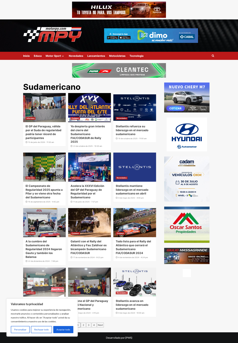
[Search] (213, 56)
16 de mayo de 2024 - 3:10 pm (86, 313)
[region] (42, 318)
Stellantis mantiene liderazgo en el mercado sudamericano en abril (132, 189)
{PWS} (128, 337)
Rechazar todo (41, 329)
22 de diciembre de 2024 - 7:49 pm (43, 261)
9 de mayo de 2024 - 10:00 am (131, 313)
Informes (30, 118)
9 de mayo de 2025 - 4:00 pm (131, 198)
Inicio (26, 55)
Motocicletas (117, 55)
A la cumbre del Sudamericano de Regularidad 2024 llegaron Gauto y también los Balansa (44, 249)
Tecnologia (136, 55)
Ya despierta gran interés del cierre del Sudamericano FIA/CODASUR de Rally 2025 (88, 134)
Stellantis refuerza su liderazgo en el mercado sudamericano (132, 130)
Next (100, 325)
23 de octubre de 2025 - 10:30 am (87, 146)
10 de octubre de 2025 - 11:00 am (132, 138)
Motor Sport (53, 55)
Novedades (76, 55)
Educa (38, 55)
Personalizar (20, 329)
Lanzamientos (96, 55)
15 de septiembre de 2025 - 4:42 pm (43, 202)
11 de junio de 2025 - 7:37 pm (85, 202)
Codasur (75, 118)
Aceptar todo (63, 329)
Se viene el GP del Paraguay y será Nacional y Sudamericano (89, 304)
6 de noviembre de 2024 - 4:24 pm (133, 257)
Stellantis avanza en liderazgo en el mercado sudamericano (132, 304)
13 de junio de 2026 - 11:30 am (41, 142)
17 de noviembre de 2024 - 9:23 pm (88, 257)
